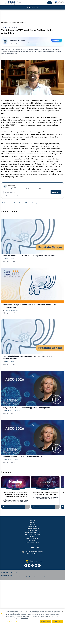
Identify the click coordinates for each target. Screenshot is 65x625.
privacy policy (35, 195)
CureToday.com (32, 526)
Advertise (33, 522)
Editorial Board (32, 540)
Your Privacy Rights (32, 543)
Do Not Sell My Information (32, 534)
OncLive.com (32, 530)
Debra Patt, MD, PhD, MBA (12, 410)
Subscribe (55, 192)
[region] (32, 617)
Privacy (32, 536)
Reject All (57, 621)
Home (3, 22)
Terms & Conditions (32, 538)
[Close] (62, 611)
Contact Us (32, 524)
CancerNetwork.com (32, 528)
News (35, 577)
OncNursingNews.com (32, 532)
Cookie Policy (24, 618)
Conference (9, 22)
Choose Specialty (30, 7)
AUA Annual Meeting (31, 203)
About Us (32, 520)
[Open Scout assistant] (56, 2)
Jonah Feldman (9, 259)
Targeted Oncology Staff (12, 310)
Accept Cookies (45, 621)
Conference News (7, 203)
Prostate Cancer (18, 203)
